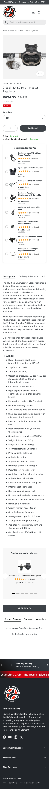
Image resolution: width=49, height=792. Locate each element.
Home (5, 31)
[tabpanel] (24, 409)
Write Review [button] (24, 608)
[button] (24, 633)
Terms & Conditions (10, 783)
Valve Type (7, 112)
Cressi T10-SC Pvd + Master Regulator (24, 31)
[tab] (9, 276)
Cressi (5, 83)
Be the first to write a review (25, 634)
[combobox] (24, 22)
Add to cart (33, 128)
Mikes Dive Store (14, 779)
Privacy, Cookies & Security (29, 783)
